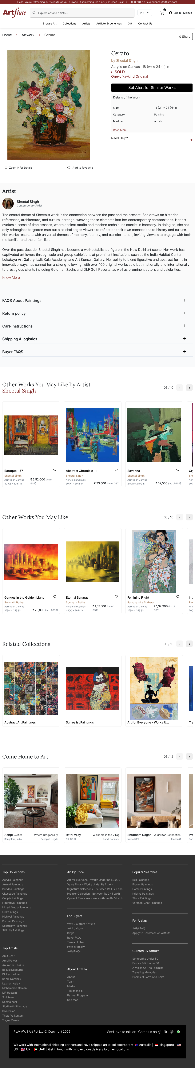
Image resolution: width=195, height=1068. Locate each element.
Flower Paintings (142, 884)
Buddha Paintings (13, 889)
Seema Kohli (9, 1001)
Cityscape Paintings (14, 893)
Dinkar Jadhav (11, 974)
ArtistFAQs (74, 951)
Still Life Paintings (13, 930)
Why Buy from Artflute (81, 923)
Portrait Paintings (13, 921)
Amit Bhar (8, 955)
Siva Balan (8, 1011)
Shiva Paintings (141, 898)
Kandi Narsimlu (11, 978)
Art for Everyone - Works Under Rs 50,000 (93, 879)
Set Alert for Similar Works (152, 87)
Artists (86, 23)
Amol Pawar (9, 960)
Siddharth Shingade (14, 1006)
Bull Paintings (140, 879)
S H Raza (8, 997)
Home (7, 35)
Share (186, 36)
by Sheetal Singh (124, 61)
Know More (11, 278)
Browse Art (50, 23)
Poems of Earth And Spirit (148, 977)
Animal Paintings (12, 884)
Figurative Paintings (14, 902)
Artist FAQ (138, 928)
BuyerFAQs (74, 937)
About (71, 977)
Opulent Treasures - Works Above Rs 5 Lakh (94, 898)
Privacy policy (76, 946)
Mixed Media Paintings (16, 907)
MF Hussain (9, 992)
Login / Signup (183, 12)
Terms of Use (75, 942)
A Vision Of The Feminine (147, 967)
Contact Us (145, 23)
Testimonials (74, 990)
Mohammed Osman (14, 988)
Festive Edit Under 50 (145, 963)
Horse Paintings (142, 889)
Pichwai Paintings (13, 916)
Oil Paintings (10, 912)
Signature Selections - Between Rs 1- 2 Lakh (94, 889)
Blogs (70, 933)
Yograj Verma (10, 1020)
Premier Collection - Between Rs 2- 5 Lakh (93, 893)
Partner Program (77, 995)
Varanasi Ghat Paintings (147, 902)
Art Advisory (75, 928)
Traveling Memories (144, 972)
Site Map (72, 999)
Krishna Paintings (143, 893)
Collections (69, 23)
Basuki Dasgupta (12, 969)
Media (71, 986)
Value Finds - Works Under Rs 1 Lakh (90, 884)
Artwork (28, 35)
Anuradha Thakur (13, 965)
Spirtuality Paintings (14, 925)
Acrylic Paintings (12, 879)
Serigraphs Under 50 (145, 958)
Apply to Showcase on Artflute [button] (151, 933)
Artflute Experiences (109, 23)
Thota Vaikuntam (12, 1015)
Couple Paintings (12, 898)
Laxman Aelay (11, 983)
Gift (130, 23)
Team (70, 981)
